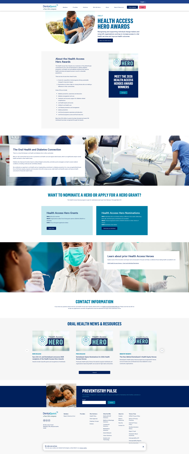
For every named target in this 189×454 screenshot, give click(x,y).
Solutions (85, 7)
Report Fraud (132, 431)
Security (120, 423)
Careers (120, 416)
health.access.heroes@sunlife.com (111, 306)
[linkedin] (47, 420)
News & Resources (119, 7)
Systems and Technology (106, 438)
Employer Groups (94, 421)
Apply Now (51, 228)
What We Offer (107, 414)
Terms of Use (132, 414)
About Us (120, 414)
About (107, 7)
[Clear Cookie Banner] (143, 447)
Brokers (92, 424)
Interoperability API (134, 438)
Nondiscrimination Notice (133, 427)
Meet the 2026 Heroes (105, 40)
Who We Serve (96, 7)
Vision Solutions (107, 435)
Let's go (123, 92)
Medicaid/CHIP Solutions (107, 416)
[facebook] (49, 420)
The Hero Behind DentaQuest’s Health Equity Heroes (138, 357)
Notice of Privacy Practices (133, 419)
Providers (75, 7)
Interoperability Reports (135, 440)
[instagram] (44, 420)
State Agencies (93, 418)
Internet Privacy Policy (133, 423)
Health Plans (93, 416)
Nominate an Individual (109, 228)
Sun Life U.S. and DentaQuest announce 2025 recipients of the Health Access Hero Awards (48, 358)
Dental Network (107, 433)
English (142, 2)
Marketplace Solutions (106, 429)
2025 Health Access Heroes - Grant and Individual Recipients (123, 263)
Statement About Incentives (133, 434)
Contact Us (121, 425)
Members (65, 7)
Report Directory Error (69, 416)
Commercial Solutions (106, 425)
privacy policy (83, 448)
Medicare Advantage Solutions (108, 421)
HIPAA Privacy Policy (134, 416)
